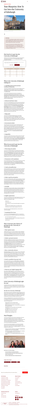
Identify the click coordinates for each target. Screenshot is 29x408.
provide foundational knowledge (8, 235)
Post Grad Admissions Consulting (5, 381)
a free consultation (16, 329)
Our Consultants (17, 377)
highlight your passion (8, 243)
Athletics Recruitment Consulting (5, 384)
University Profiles (3, 393)
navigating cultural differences (20, 137)
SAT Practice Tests (3, 395)
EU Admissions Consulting (4, 385)
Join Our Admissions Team (18, 382)
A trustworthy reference (7, 251)
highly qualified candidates (19, 58)
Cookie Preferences (14, 402)
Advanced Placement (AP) (16, 105)
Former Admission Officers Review (5, 382)
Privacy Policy (18, 402)
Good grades (16, 116)
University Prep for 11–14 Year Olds (5, 380)
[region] (14, 63)
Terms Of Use (10, 402)
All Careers (16, 384)
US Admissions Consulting (4, 377)
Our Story (16, 380)
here (9, 209)
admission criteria (7, 91)
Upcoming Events (17, 393)
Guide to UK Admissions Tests (9, 354)
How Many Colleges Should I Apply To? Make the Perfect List (13, 355)
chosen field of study (10, 152)
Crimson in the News (17, 381)
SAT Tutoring (3, 386)
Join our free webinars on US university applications (11, 351)
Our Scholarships (17, 385)
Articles (2, 394)
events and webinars (9, 331)
